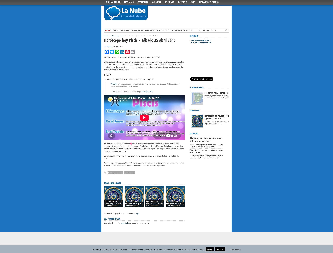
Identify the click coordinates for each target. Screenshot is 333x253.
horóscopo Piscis (115, 173)
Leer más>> (236, 249)
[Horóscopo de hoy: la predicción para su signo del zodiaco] (197, 127)
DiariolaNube (113, 2)
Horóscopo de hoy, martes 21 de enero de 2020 (175, 204)
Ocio (193, 2)
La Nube (107, 46)
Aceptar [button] (210, 249)
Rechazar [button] (220, 249)
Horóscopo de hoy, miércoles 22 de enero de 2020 (154, 203)
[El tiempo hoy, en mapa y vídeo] (197, 104)
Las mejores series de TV (201, 40)
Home (106, 36)
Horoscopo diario (118, 36)
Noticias (129, 2)
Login (137, 214)
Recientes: (194, 133)
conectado (125, 223)
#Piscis (113, 84)
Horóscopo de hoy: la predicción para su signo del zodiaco (113, 203)
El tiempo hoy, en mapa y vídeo (219, 92)
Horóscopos (195, 110)
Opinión (156, 2)
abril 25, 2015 (147, 91)
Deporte (182, 2)
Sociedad (169, 2)
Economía (143, 2)
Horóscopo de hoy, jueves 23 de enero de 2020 (133, 204)
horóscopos (130, 173)
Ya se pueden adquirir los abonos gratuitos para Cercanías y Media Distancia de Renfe (206, 146)
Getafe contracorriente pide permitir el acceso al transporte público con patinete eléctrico (152, 30)
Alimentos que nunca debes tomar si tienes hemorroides (206, 139)
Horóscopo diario (209, 2)
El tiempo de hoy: (197, 87)
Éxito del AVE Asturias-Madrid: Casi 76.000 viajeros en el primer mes (206, 151)
